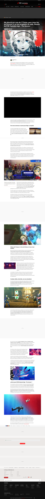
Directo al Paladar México (22, 494)
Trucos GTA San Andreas (11, 467)
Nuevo (39, 4)
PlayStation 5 (22, 6)
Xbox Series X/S (17, 6)
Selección (12, 6)
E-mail (9, 425)
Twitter (25, 477)
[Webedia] (6, 482)
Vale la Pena (7, 6)
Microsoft (12, 474)
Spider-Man (30, 467)
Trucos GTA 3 (27, 467)
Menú (6, 4)
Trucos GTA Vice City (37, 467)
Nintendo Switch (27, 6)
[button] (14, 59)
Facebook (35, 6)
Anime (32, 6)
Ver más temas (6, 477)
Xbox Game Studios (6, 474)
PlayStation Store (16, 467)
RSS (29, 477)
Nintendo (10, 17)
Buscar (39, 480)
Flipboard (8, 425)
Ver (23, 443)
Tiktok (40, 6)
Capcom (18, 474)
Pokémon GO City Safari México (22, 467)
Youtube (39, 6)
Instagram (38, 6)
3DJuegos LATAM (22, 3)
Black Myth (33, 467)
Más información (23, 498)
